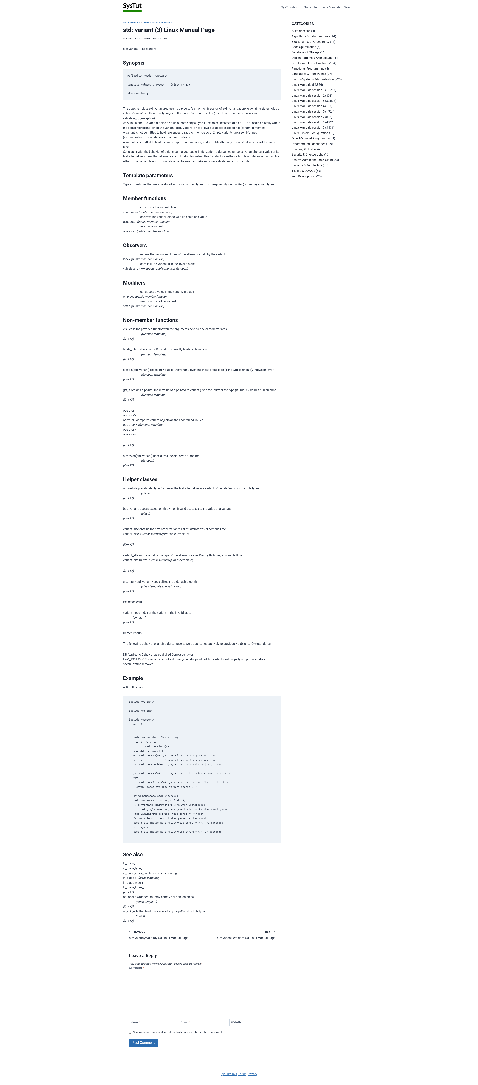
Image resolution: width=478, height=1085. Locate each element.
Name (135, 1022)
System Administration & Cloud (312, 160)
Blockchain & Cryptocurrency (310, 42)
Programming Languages (308, 144)
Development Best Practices (310, 63)
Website (236, 1022)
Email (185, 1022)
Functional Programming (308, 68)
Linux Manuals (330, 7)
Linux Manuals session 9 (308, 127)
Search (348, 7)
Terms (242, 1074)
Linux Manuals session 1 (308, 90)
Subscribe (310, 7)
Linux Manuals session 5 (308, 111)
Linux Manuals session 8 (308, 122)
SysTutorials (229, 1074)
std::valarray (158, 935)
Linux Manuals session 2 (308, 95)
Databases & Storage (305, 52)
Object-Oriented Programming (311, 138)
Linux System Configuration (310, 133)
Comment (136, 968)
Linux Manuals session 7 (308, 117)
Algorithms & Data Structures (311, 36)
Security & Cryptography (307, 154)
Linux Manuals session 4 (308, 106)
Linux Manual (133, 38)
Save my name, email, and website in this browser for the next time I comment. (178, 1032)
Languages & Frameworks (309, 74)
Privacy (252, 1074)
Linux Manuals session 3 (157, 22)
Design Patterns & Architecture (312, 58)
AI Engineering (301, 31)
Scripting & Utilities (304, 149)
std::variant (246, 935)
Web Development (304, 176)
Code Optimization (304, 47)
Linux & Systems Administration (313, 79)
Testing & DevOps (303, 171)
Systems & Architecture (307, 165)
